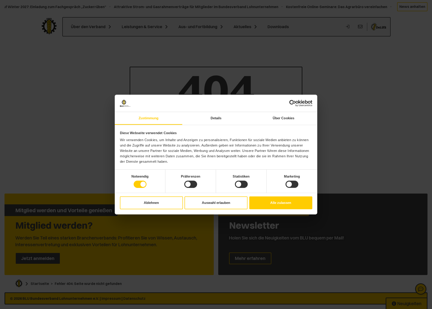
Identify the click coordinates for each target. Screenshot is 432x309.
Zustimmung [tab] (149, 118)
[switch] (190, 184)
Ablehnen (151, 203)
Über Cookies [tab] (283, 118)
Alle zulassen (280, 203)
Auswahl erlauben (216, 203)
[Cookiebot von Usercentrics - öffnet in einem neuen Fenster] (292, 103)
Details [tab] (216, 118)
